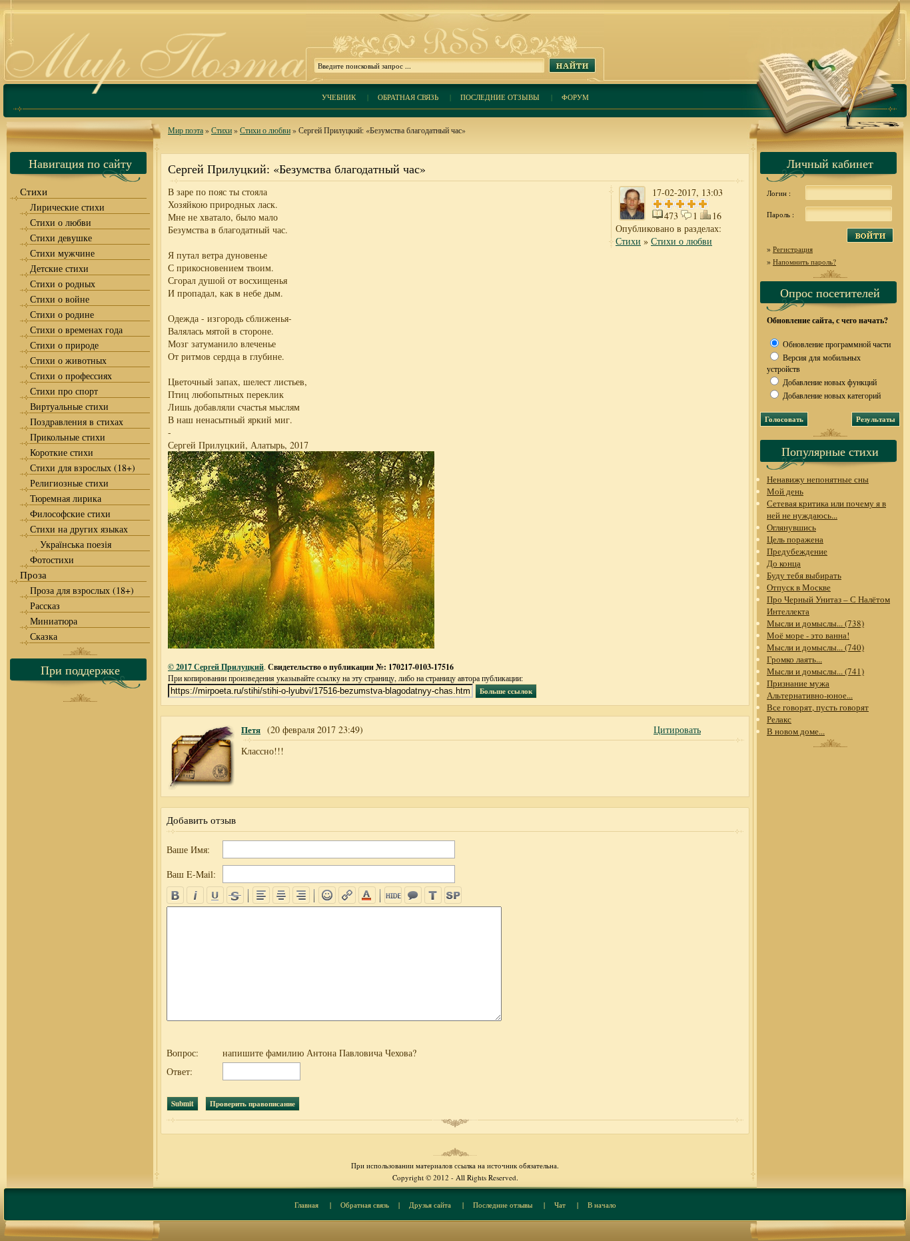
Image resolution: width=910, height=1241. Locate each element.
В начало (602, 1205)
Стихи (221, 130)
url (347, 895)
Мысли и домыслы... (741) (815, 671)
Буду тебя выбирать (804, 575)
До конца (784, 563)
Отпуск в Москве (799, 587)
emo (327, 895)
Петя (250, 729)
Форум (575, 97)
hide (393, 895)
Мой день (785, 491)
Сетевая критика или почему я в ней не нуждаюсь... (826, 509)
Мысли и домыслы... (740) (815, 647)
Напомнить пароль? (804, 262)
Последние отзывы (500, 97)
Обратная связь (408, 97)
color (367, 895)
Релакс (779, 719)
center (281, 895)
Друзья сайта (430, 1205)
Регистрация (793, 249)
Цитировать (677, 729)
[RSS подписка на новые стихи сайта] (455, 54)
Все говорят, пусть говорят (818, 707)
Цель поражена (795, 539)
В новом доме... (796, 731)
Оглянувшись (791, 527)
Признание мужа (798, 683)
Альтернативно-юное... (810, 695)
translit (433, 895)
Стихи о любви (265, 130)
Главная (306, 1205)
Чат (560, 1205)
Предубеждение (797, 551)
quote (413, 895)
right (301, 895)
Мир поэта (185, 130)
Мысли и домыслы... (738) (815, 623)
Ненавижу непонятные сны (818, 479)
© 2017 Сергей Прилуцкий (216, 666)
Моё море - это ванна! (808, 635)
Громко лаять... (794, 659)
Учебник (339, 97)
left (261, 895)
